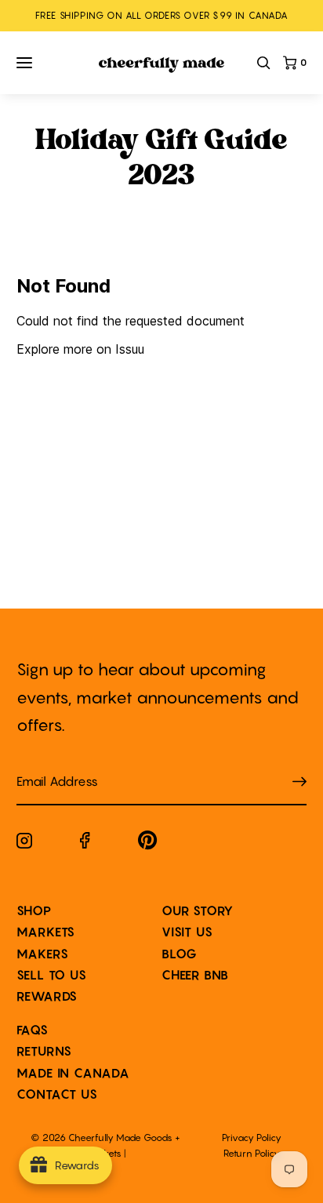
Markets (46, 932)
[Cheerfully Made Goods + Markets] (161, 65)
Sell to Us (51, 975)
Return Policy (251, 1153)
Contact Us (57, 1094)
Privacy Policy (251, 1137)
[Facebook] (85, 843)
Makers (42, 953)
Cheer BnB (195, 975)
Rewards (47, 996)
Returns (44, 1051)
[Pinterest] (148, 843)
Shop (34, 910)
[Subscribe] (299, 782)
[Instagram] (24, 844)
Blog (180, 953)
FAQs (32, 1030)
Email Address (47, 766)
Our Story (198, 910)
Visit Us (187, 932)
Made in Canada (73, 1073)
